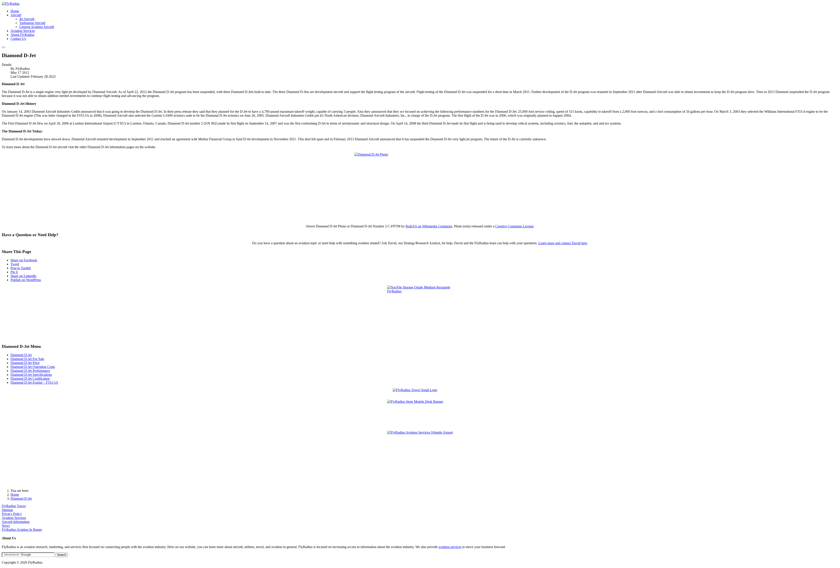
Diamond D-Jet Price (25, 363)
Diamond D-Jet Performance (30, 371)
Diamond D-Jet (21, 355)
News (6, 526)
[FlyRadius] (10, 3)
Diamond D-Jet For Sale (27, 359)
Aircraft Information (16, 522)
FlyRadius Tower (14, 506)
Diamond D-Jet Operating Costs (32, 367)
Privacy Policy (12, 514)
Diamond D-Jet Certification (30, 378)
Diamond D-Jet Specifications (31, 374)
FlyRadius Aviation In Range (22, 529)
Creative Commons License (514, 226)
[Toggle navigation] (3, 47)
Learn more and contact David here (562, 243)
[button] (15, 15)
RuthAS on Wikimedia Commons (429, 226)
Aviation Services (14, 518)
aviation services (450, 547)
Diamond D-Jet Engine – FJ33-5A (34, 382)
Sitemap (7, 510)
